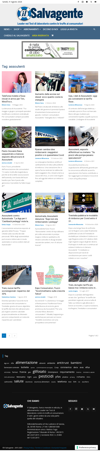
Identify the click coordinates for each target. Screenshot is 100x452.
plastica (65, 377)
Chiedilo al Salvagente (17, 35)
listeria (78, 372)
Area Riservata (40, 35)
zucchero (85, 382)
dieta (75, 367)
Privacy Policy (29, 448)
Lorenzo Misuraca (75, 105)
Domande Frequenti (59, 448)
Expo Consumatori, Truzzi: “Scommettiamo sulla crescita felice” (50, 291)
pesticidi (46, 376)
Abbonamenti (31, 29)
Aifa (12, 363)
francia (23, 372)
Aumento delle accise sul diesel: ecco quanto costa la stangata (49, 97)
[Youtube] (95, 2)
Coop (56, 367)
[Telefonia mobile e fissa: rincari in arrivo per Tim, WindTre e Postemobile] (17, 82)
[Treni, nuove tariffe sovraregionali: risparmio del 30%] (17, 275)
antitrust (63, 362)
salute (19, 381)
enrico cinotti (7, 163)
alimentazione (27, 362)
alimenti (42, 363)
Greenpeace (53, 372)
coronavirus (66, 367)
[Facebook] (78, 2)
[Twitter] (91, 2)
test (69, 382)
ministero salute (89, 372)
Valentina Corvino (9, 297)
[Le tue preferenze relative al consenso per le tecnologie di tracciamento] (86, 447)
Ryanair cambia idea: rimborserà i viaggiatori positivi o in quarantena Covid (49, 152)
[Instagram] (83, 2)
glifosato (39, 371)
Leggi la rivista (69, 29)
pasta (35, 377)
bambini (76, 362)
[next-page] (14, 335)
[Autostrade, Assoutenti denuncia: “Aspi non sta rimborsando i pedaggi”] (50, 203)
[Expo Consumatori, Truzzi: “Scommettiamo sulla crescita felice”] (50, 275)
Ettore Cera (6, 105)
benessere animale (11, 367)
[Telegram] (87, 2)
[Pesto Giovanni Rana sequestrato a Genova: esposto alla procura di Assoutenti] (17, 137)
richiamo (81, 376)
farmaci (15, 372)
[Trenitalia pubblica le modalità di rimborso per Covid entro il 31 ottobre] (83, 202)
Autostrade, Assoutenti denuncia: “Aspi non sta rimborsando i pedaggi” (46, 219)
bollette (25, 367)
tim (74, 381)
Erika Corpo (6, 224)
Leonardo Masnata (75, 224)
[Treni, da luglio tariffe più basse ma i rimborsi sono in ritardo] (83, 273)
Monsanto (21, 377)
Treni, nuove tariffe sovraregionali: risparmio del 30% (16, 291)
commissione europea (44, 367)
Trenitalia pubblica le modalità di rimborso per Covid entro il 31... (83, 218)
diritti (82, 367)
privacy (72, 377)
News (7, 29)
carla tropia (73, 291)
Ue (79, 382)
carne (33, 367)
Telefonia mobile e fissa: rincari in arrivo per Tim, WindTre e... (14, 99)
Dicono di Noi (50, 29)
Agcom (6, 363)
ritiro (88, 377)
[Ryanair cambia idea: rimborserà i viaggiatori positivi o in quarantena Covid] (50, 136)
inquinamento (67, 372)
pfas (58, 376)
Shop (17, 29)
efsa (87, 367)
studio (53, 382)
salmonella (8, 382)
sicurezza (28, 382)
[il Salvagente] (50, 15)
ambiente (51, 363)
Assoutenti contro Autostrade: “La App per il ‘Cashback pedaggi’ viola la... (16, 218)
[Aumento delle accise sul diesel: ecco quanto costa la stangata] (50, 81)
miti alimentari (9, 377)
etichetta (7, 372)
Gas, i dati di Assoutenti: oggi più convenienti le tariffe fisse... (82, 99)
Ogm (29, 377)
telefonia (62, 381)
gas (29, 372)
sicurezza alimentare (41, 382)
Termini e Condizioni (42, 448)
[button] (94, 29)
